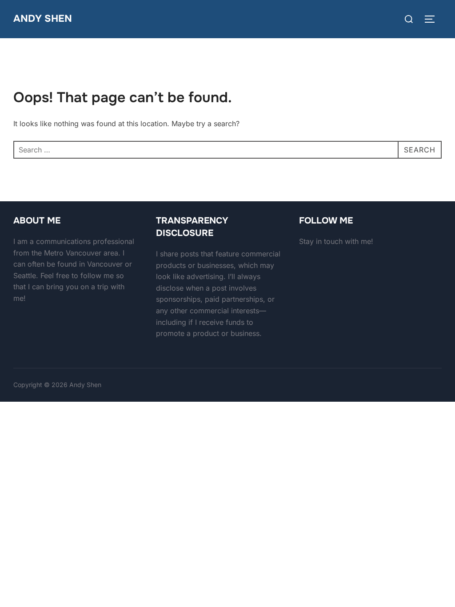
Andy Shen (42, 18)
